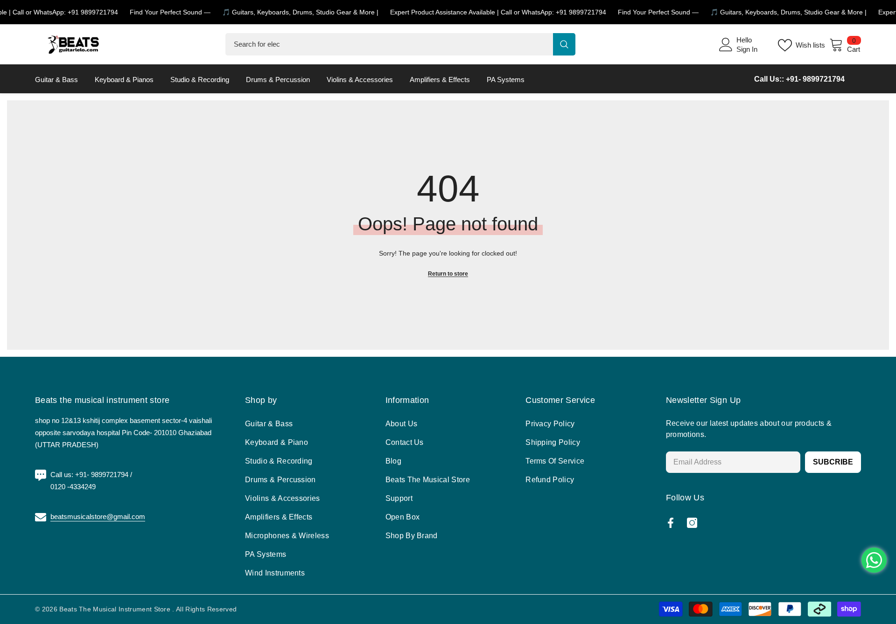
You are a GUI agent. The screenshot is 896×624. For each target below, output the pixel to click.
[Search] (400, 44)
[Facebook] (670, 523)
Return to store (448, 273)
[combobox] (389, 44)
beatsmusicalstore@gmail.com (97, 516)
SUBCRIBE (833, 462)
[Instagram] (692, 523)
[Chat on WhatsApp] (874, 560)
